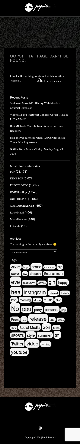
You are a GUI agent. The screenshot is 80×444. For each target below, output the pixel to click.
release (38, 318)
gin (52, 281)
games (42, 283)
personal (51, 309)
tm (57, 335)
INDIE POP (16, 178)
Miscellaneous (18, 219)
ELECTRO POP (19, 185)
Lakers (65, 293)
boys (26, 267)
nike (58, 300)
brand (36, 266)
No (15, 308)
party (38, 309)
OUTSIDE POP (18, 199)
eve (15, 281)
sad (52, 319)
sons (56, 327)
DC (25, 274)
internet (53, 293)
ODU (26, 309)
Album (15, 266)
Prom (15, 319)
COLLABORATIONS (22, 205)
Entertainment (53, 273)
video (32, 343)
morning (25, 300)
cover (15, 273)
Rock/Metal (17, 212)
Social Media (29, 327)
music (48, 299)
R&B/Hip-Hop (18, 192)
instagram (35, 292)
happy (63, 282)
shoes (61, 319)
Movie (37, 300)
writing (45, 344)
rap (24, 319)
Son (46, 327)
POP (12, 171)
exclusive (29, 282)
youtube (19, 352)
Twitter (17, 344)
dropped (35, 273)
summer (45, 335)
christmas (49, 267)
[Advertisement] (40, 32)
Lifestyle (15, 226)
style (31, 335)
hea (16, 292)
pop (63, 310)
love (14, 300)
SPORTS (17, 335)
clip (60, 267)
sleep (13, 327)
